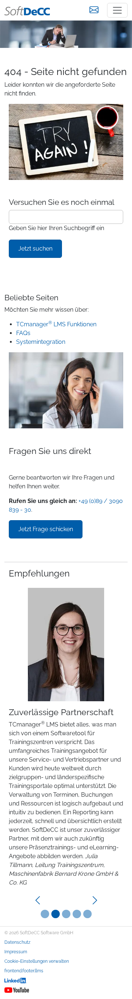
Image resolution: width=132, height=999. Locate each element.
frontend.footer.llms (23, 970)
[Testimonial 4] (87, 914)
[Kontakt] (93, 10)
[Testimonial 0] (45, 914)
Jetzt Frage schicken (45, 529)
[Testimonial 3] (77, 914)
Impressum (15, 951)
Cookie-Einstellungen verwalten (36, 961)
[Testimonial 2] (66, 914)
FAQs (23, 333)
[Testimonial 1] (55, 914)
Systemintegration (40, 341)
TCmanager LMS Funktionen (56, 324)
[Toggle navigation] (117, 10)
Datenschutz (17, 942)
